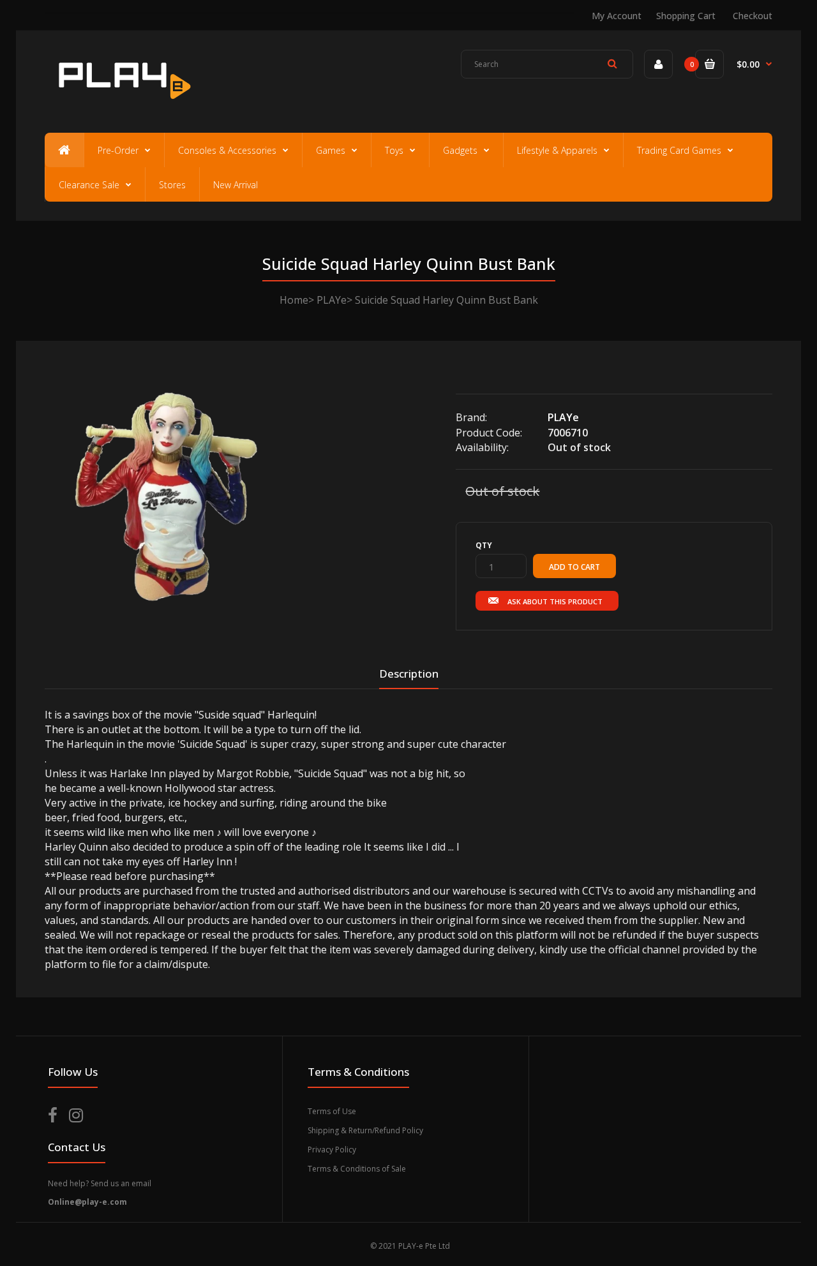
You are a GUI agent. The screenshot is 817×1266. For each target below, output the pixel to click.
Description (408, 673)
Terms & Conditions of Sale (357, 1168)
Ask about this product (555, 601)
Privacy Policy (332, 1149)
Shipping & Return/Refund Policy (365, 1130)
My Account (616, 16)
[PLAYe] (122, 105)
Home (294, 300)
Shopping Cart (686, 16)
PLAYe (332, 300)
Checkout (752, 16)
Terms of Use (332, 1111)
